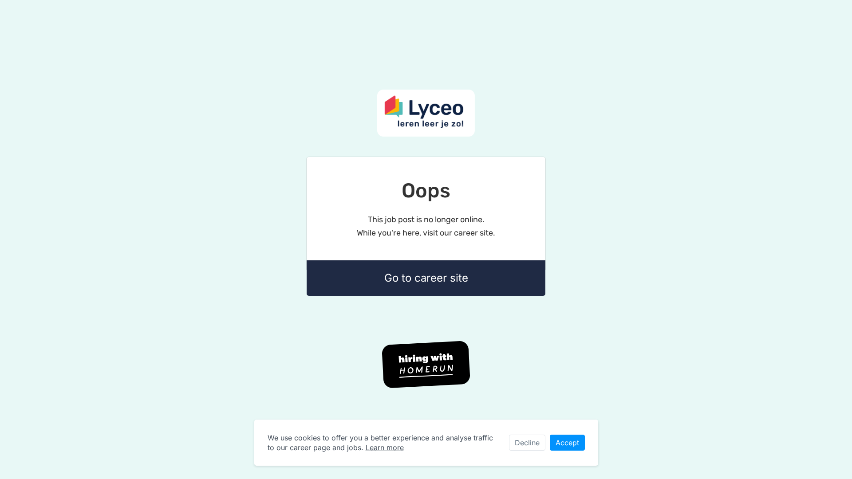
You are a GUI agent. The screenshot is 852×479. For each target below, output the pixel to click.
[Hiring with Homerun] (426, 364)
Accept (567, 442)
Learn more (385, 447)
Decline (527, 442)
